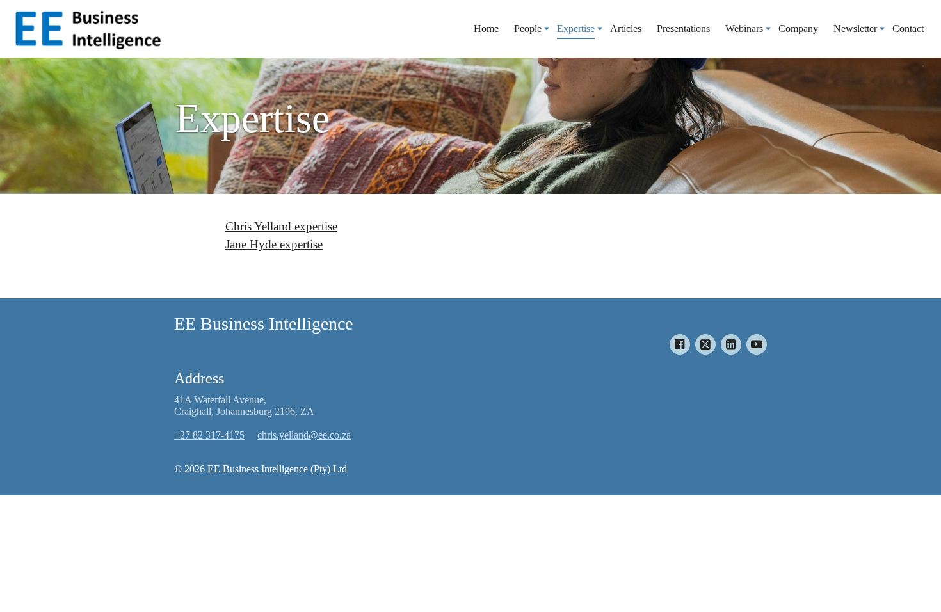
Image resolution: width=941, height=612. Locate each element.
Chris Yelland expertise (281, 226)
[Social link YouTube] (756, 344)
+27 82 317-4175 (209, 435)
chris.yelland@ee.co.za (304, 435)
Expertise (252, 118)
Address (199, 378)
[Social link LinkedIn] (731, 344)
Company (798, 28)
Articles (625, 28)
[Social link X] (705, 344)
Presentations (683, 28)
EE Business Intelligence (263, 324)
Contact (908, 28)
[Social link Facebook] (680, 344)
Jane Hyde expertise (274, 244)
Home (486, 28)
